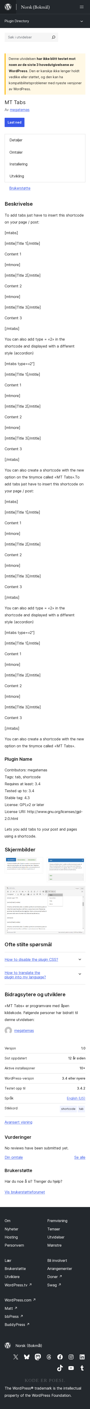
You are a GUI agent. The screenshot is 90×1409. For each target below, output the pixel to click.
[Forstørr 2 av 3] (79, 863)
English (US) (76, 1098)
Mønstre (54, 1245)
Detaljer (15, 140)
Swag (54, 1285)
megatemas (20, 109)
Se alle (79, 1157)
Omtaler (16, 152)
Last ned (14, 122)
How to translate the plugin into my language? (25, 975)
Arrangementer (59, 1268)
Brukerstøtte (19, 188)
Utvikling (16, 176)
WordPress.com (20, 1300)
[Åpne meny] (82, 7)
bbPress (14, 1316)
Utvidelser (55, 1237)
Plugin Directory (17, 21)
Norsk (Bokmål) (28, 1345)
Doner (54, 1276)
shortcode (68, 1109)
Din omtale (14, 1157)
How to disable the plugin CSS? (31, 959)
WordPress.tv (18, 1285)
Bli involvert (57, 1260)
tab (81, 1109)
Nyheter (11, 1229)
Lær (8, 1260)
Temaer (53, 1229)
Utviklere (12, 1276)
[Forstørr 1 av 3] (37, 863)
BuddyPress (17, 1324)
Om (7, 1220)
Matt (11, 1308)
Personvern (14, 1245)
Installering (18, 164)
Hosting (11, 1237)
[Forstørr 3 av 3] (79, 892)
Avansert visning (18, 1122)
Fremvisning (57, 1220)
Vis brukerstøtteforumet (25, 1192)
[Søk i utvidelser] (53, 37)
